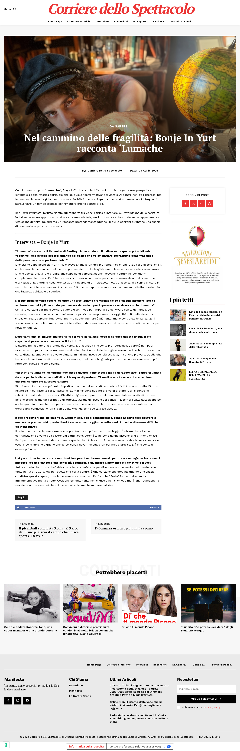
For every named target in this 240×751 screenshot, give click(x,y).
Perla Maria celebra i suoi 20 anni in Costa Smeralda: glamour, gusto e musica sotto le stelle (139, 718)
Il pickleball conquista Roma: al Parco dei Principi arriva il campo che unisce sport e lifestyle (49, 532)
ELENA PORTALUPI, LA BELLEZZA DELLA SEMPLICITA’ (203, 375)
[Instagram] (17, 700)
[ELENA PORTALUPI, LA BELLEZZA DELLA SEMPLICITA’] (178, 375)
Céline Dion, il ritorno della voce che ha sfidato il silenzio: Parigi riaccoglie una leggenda (136, 705)
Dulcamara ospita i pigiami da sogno (124, 528)
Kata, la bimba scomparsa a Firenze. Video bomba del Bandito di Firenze (205, 315)
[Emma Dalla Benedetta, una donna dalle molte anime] (178, 330)
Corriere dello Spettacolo (105, 170)
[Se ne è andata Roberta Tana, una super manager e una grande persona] (32, 603)
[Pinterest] (201, 203)
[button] (10, 9)
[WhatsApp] (209, 203)
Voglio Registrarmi (204, 699)
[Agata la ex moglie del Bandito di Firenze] (178, 360)
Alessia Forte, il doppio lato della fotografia (205, 345)
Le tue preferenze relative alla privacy (135, 746)
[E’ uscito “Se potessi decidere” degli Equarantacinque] (208, 603)
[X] (193, 203)
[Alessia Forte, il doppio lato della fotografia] (178, 345)
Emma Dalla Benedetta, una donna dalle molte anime (205, 330)
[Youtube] (27, 700)
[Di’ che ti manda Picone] (149, 603)
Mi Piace (154, 507)
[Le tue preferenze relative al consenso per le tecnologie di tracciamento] (6, 745)
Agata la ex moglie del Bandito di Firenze (202, 360)
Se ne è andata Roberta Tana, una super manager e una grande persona (30, 628)
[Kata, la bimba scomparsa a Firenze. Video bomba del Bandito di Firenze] (178, 315)
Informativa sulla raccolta (86, 746)
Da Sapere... (120, 126)
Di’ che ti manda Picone (138, 627)
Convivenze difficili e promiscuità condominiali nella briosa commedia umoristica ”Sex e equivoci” (88, 630)
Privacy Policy (212, 707)
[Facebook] (185, 203)
